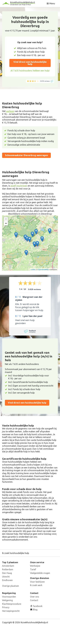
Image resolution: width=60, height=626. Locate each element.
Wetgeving (7, 600)
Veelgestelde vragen (40, 573)
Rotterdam (7, 569)
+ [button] (6, 219)
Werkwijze (35, 566)
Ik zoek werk (36, 585)
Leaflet (33, 269)
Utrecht (6, 576)
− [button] (6, 223)
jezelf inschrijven (19, 185)
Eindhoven (7, 580)
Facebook (37, 606)
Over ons (34, 596)
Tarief (33, 569)
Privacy (5, 607)
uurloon (10, 111)
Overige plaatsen (10, 586)
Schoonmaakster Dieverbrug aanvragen (26, 155)
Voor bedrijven (37, 581)
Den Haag (7, 573)
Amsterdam (8, 566)
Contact (34, 600)
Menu (52, 3)
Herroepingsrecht (11, 611)
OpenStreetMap (43, 269)
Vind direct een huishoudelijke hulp (30, 63)
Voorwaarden (9, 596)
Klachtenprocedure (11, 604)
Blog (34, 609)
